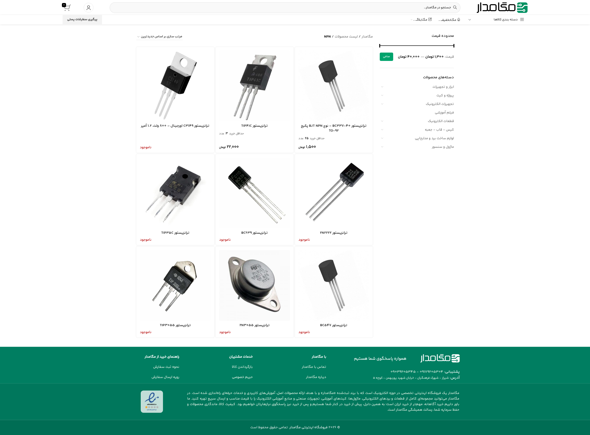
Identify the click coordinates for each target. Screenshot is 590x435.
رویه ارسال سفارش (165, 377)
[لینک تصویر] (440, 358)
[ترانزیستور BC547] (333, 285)
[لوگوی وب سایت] (502, 7)
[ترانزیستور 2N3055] (254, 285)
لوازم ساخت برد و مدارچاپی (434, 138)
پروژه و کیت (445, 95)
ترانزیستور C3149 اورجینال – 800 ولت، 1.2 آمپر (175, 126)
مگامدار (367, 36)
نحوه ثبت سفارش (166, 367)
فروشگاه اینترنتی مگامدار (309, 427)
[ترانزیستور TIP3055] (175, 285)
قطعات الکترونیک (441, 121)
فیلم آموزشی (444, 112)
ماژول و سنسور (443, 147)
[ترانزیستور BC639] (254, 193)
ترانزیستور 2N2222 (334, 233)
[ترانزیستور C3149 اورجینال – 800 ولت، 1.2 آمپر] (175, 85)
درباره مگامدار (316, 377)
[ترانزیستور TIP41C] (254, 85)
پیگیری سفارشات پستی (82, 19)
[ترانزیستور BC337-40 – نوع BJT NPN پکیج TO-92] (333, 85)
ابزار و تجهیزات (443, 87)
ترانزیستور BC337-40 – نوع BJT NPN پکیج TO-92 (334, 128)
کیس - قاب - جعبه (439, 129)
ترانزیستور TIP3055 (175, 325)
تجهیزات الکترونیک (440, 104)
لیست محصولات (346, 36)
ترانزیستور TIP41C (254, 126)
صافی (386, 56)
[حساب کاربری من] (88, 7)
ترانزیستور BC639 (254, 233)
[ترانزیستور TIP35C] (175, 193)
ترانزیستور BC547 (333, 325)
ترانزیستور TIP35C (175, 233)
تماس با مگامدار (314, 367)
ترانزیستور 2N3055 (254, 325)
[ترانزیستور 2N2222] (333, 193)
